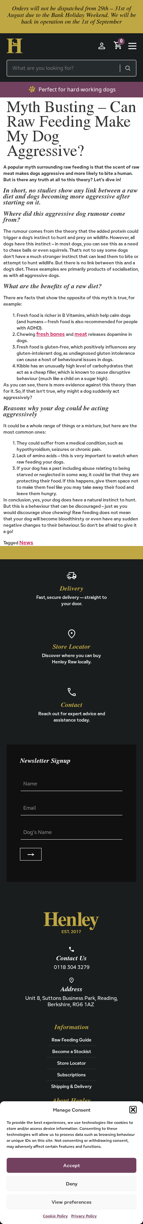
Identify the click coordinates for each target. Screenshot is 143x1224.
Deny (71, 1183)
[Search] (127, 68)
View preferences (71, 1202)
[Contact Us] (71, 949)
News (26, 542)
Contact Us (71, 958)
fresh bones (50, 334)
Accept (71, 1165)
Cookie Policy (55, 1215)
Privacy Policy (84, 1215)
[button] (133, 1109)
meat (80, 334)
